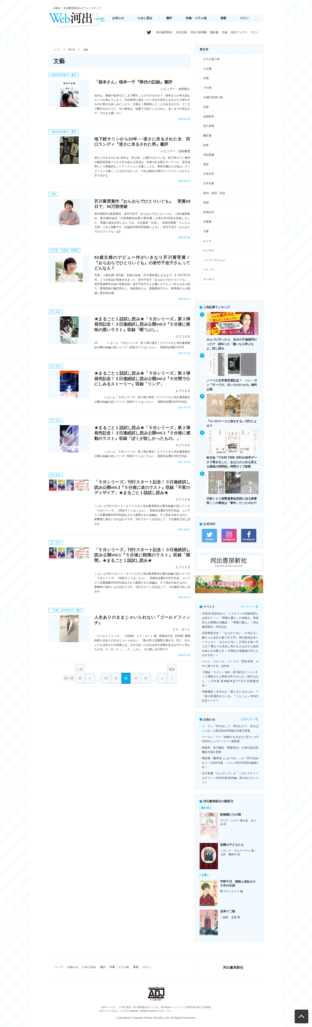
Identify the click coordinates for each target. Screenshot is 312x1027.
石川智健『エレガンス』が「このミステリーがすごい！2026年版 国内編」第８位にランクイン (230, 778)
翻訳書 (214, 32)
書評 (169, 18)
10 (106, 678)
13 (135, 678)
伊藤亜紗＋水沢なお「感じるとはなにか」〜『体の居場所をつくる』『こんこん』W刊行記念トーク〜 (230, 696)
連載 (223, 18)
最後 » (172, 674)
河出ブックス (239, 32)
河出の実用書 (198, 32)
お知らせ (118, 18)
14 (145, 678)
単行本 (72, 49)
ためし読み (145, 18)
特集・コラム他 (196, 18)
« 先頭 (80, 674)
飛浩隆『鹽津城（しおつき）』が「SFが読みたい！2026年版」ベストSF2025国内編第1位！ (230, 763)
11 (115, 678)
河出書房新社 (164, 32)
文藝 (224, 32)
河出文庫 (181, 32)
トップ (56, 49)
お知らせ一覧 (250, 719)
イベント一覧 (250, 606)
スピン (244, 18)
